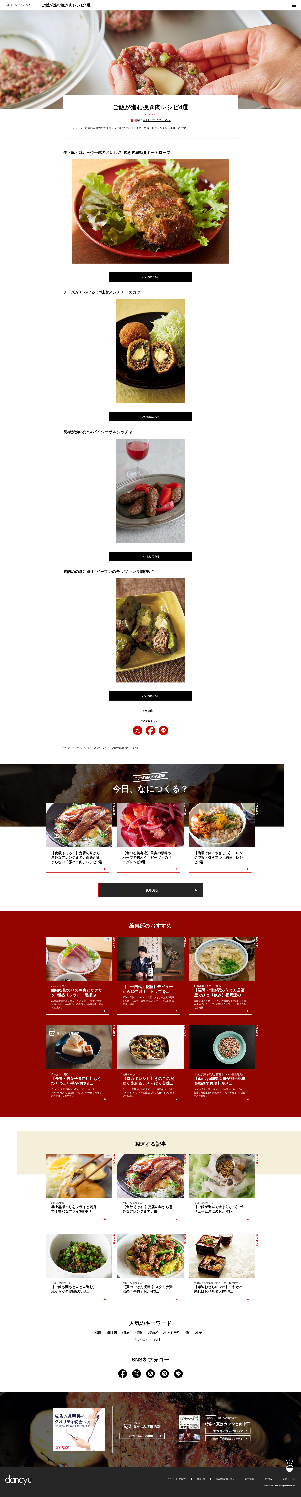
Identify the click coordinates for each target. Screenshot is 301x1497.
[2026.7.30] (150, 1176)
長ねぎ (153, 1332)
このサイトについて (176, 1479)
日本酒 (111, 1332)
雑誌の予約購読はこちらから (228, 1438)
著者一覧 (201, 1479)
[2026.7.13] (150, 1256)
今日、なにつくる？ (157, 120)
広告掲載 (249, 1479)
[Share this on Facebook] (150, 730)
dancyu (66, 747)
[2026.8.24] (150, 1047)
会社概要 (268, 1479)
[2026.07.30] (79, 825)
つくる (79, 747)
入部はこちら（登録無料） (142, 1436)
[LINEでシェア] (163, 730)
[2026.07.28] (150, 825)
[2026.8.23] (79, 1047)
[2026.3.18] (222, 1176)
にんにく (141, 1339)
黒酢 (138, 1332)
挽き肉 (148, 711)
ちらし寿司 (171, 1332)
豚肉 (126, 1332)
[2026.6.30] (79, 1256)
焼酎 (97, 1332)
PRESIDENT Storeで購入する (228, 1431)
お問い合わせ (289, 1479)
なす (157, 1339)
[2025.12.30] (222, 1256)
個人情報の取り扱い (225, 1479)
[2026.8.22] (150, 959)
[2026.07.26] (222, 825)
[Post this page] (137, 730)
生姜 (198, 1332)
